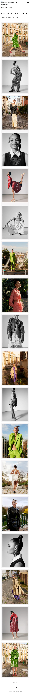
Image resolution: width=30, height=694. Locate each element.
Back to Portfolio (6, 7)
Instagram (15, 680)
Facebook (15, 682)
